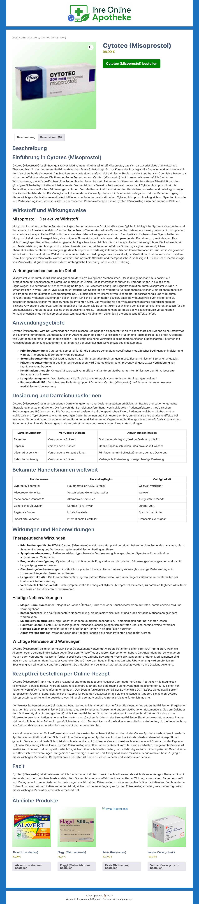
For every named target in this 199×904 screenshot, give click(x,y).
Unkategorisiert (30, 37)
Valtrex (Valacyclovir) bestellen (164, 866)
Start (15, 37)
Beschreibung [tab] (26, 137)
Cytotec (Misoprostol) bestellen (131, 63)
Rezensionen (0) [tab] (51, 137)
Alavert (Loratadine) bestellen (28, 866)
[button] (90, 47)
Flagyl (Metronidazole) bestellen (75, 866)
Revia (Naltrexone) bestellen (117, 866)
